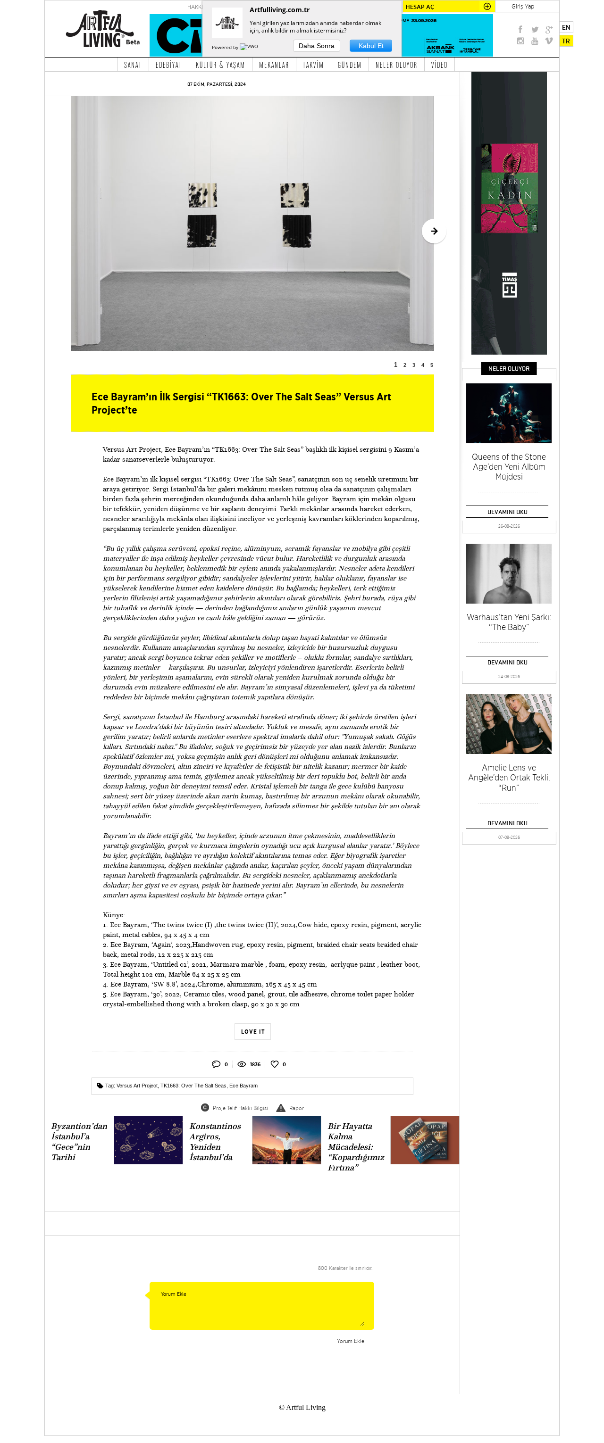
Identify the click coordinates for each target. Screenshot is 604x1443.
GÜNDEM (350, 64)
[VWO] (250, 47)
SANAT (133, 64)
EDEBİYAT (169, 64)
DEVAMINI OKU (507, 511)
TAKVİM (313, 64)
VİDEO (439, 64)
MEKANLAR (274, 64)
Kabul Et (371, 46)
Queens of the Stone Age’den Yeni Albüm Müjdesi (509, 466)
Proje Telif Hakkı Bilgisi (240, 1107)
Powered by (226, 47)
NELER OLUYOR (397, 64)
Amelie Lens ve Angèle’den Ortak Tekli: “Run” (509, 778)
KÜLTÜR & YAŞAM (220, 64)
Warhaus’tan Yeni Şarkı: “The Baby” (509, 622)
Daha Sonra (317, 46)
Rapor (296, 1107)
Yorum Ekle (350, 1340)
